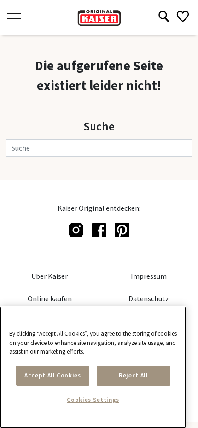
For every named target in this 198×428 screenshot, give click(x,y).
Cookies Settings (93, 400)
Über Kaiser (49, 276)
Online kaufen (50, 298)
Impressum (149, 276)
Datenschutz (148, 298)
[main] (93, 367)
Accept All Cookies (52, 375)
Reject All (133, 375)
